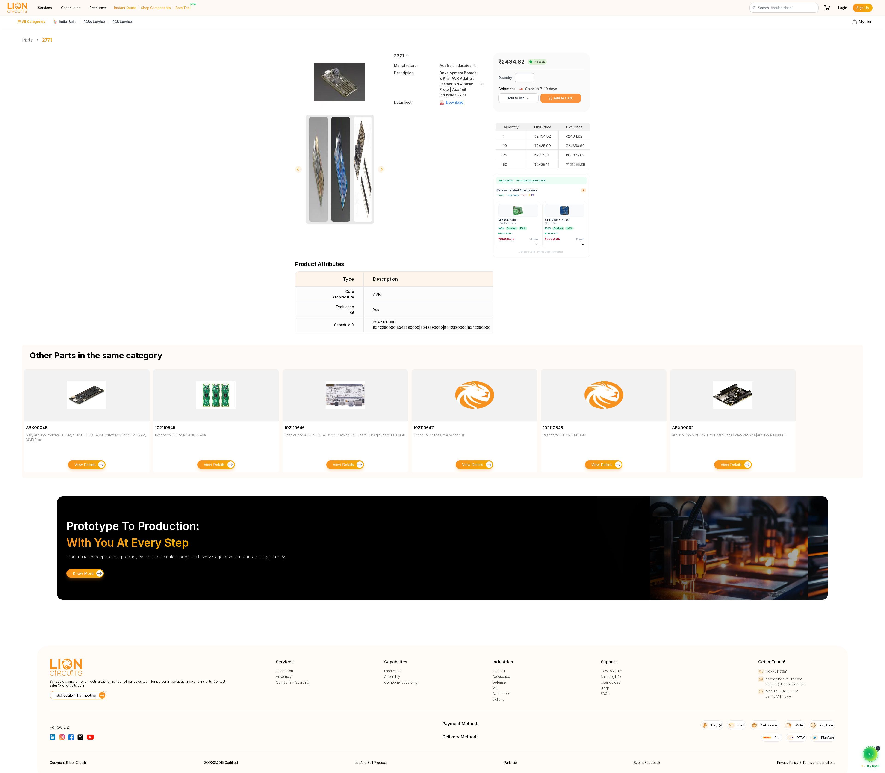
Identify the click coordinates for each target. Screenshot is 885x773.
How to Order (611, 671)
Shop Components (156, 8)
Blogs (605, 688)
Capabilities (70, 8)
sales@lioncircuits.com (67, 685)
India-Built (67, 22)
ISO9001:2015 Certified (221, 762)
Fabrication (284, 671)
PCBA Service (94, 22)
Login (842, 8)
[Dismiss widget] (878, 748)
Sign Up (862, 8)
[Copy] (407, 55)
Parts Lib (510, 762)
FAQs (605, 694)
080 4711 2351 (776, 671)
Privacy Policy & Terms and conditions (806, 762)
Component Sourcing (292, 682)
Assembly (284, 677)
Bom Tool (183, 8)
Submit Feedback (647, 762)
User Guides (610, 682)
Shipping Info (611, 677)
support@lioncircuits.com (786, 684)
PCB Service (122, 22)
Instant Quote (125, 8)
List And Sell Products (371, 762)
